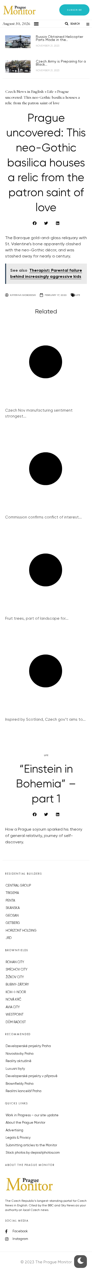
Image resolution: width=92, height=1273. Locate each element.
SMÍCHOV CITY (16, 969)
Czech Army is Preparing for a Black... (61, 63)
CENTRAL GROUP (18, 885)
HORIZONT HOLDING (21, 930)
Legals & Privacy (18, 1137)
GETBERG (13, 923)
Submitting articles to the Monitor (31, 1145)
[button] (74, 10)
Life (78, 295)
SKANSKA (13, 908)
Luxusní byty (15, 1069)
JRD (9, 938)
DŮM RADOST (16, 1022)
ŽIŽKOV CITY (15, 977)
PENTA (10, 900)
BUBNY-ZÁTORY (17, 984)
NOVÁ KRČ (13, 999)
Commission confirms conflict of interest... (43, 517)
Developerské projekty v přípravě (31, 1076)
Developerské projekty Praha (28, 1046)
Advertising (14, 1130)
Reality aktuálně (18, 1061)
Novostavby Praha (19, 1053)
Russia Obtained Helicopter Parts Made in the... (59, 38)
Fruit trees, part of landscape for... (36, 618)
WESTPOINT (15, 1014)
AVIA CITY (13, 1007)
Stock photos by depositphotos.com (33, 1152)
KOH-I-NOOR (16, 992)
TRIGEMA (12, 893)
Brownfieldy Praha (19, 1084)
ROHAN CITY (15, 962)
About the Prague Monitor (25, 1122)
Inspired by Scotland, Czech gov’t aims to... (45, 719)
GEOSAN (12, 915)
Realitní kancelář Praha (23, 1091)
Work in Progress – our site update (32, 1115)
